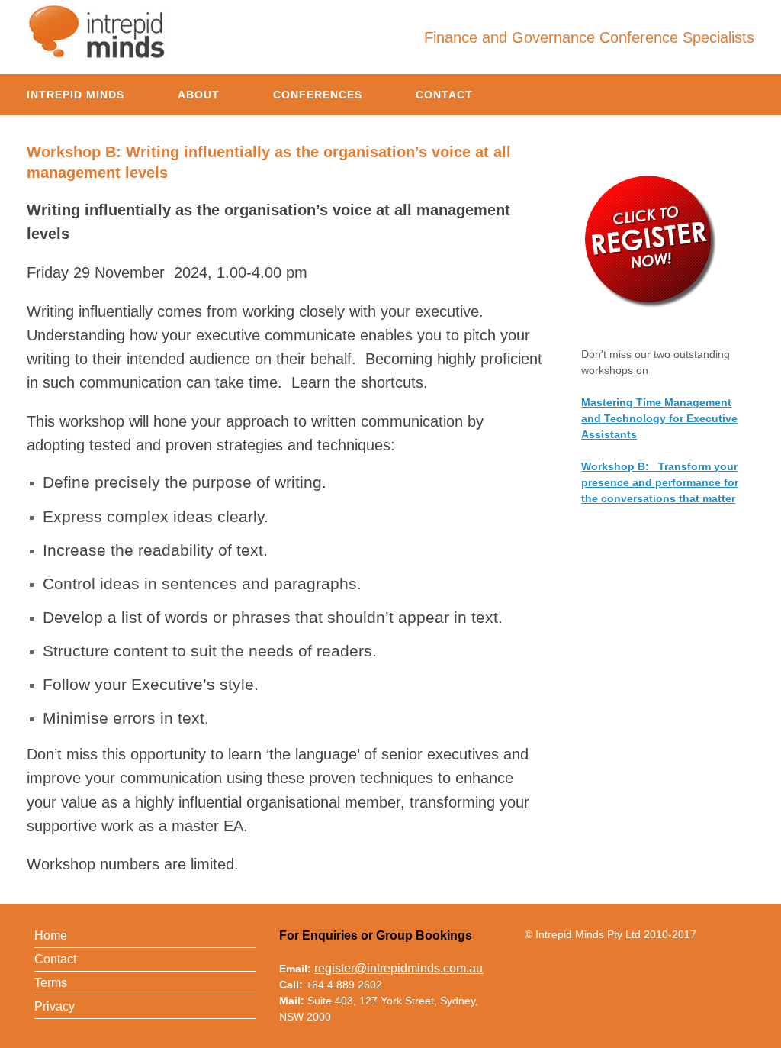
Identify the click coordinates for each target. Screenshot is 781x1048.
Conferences (317, 95)
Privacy (54, 1006)
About (199, 95)
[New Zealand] (98, 31)
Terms (50, 982)
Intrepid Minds (75, 95)
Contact (444, 95)
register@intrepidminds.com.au (398, 968)
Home (50, 935)
